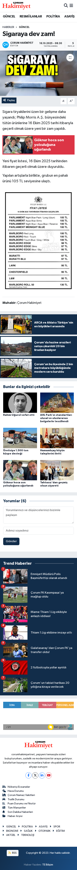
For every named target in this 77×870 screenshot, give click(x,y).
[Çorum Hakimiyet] (16, 6)
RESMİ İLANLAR (31, 16)
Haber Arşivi (15, 816)
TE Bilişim (47, 864)
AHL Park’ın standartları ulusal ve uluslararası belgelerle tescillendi (56, 418)
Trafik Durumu (16, 799)
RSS (14, 852)
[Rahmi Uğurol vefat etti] (20, 402)
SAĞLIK (28, 830)
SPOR (56, 826)
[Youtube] (49, 775)
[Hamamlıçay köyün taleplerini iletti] (57, 437)
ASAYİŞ (69, 16)
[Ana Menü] (71, 6)
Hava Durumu (16, 791)
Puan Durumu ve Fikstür (22, 803)
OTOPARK (44, 830)
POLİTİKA (53, 16)
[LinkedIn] (42, 775)
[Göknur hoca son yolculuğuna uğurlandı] (20, 470)
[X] (35, 775)
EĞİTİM (60, 830)
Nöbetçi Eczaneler (19, 786)
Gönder (11, 541)
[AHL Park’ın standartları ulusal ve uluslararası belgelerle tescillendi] (57, 402)
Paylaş (11, 100)
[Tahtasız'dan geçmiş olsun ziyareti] (57, 470)
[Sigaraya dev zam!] (38, 73)
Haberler (8, 27)
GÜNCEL (9, 16)
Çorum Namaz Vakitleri (21, 795)
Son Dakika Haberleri (20, 812)
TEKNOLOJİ (27, 835)
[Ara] (66, 6)
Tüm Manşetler (17, 807)
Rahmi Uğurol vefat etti (18, 415)
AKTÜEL (10, 835)
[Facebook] (28, 775)
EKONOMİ (12, 830)
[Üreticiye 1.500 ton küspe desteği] (20, 437)
